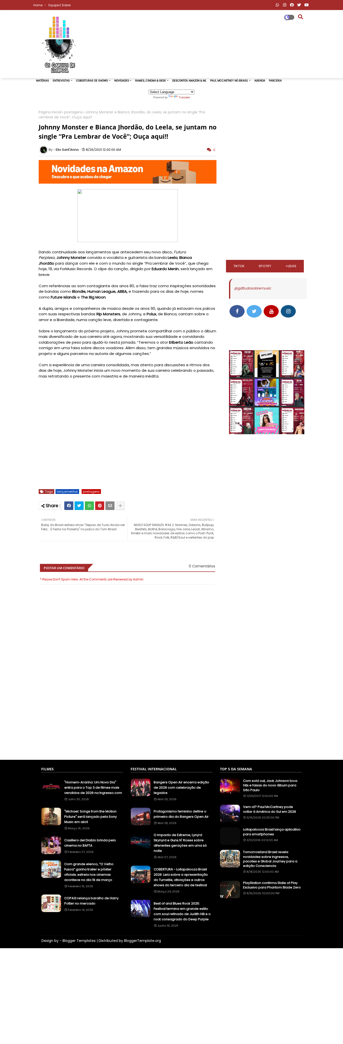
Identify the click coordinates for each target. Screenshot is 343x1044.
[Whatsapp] (89, 505)
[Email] (110, 505)
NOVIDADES (121, 81)
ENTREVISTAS (61, 81)
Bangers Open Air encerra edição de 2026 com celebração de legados (181, 787)
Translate (184, 97)
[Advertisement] (127, 731)
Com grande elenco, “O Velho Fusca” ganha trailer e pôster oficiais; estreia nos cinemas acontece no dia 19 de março (88, 872)
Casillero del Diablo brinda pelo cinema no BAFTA (90, 843)
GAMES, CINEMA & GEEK (150, 81)
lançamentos (67, 491)
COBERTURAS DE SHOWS (92, 81)
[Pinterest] (99, 505)
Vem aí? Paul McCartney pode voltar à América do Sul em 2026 (269, 809)
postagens (73, 112)
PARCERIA (275, 81)
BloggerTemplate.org (142, 940)
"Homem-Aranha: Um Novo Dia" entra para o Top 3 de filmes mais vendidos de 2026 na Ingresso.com (93, 787)
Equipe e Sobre (59, 5)
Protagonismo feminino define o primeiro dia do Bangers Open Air (181, 814)
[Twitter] (79, 505)
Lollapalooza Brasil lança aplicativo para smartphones (272, 831)
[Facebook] (68, 505)
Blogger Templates (79, 940)
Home (38, 5)
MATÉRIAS (42, 81)
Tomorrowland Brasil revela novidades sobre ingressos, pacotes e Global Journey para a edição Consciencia (270, 859)
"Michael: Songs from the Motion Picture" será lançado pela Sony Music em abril (90, 816)
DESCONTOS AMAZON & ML (189, 81)
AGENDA (259, 81)
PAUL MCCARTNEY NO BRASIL (229, 81)
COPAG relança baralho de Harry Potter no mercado (91, 901)
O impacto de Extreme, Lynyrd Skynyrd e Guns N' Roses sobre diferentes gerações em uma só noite (180, 843)
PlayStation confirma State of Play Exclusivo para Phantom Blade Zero (272, 885)
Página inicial (50, 112)
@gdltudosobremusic (252, 288)
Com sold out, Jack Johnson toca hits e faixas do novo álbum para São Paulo (270, 785)
